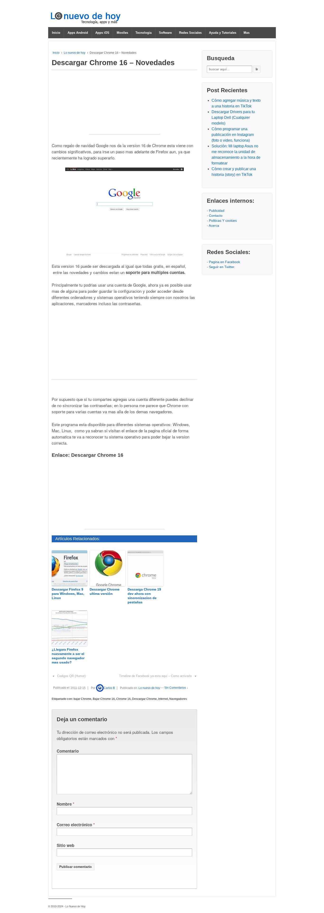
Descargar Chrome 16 (97, 455)
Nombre (64, 804)
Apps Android (78, 32)
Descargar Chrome (144, 699)
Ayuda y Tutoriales (222, 32)
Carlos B (109, 688)
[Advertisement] (124, 105)
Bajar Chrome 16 (104, 699)
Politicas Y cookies (223, 220)
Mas (247, 32)
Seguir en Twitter (221, 267)
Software (165, 32)
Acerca (214, 225)
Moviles (122, 32)
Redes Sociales (190, 32)
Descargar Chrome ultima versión (105, 591)
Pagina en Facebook (224, 262)
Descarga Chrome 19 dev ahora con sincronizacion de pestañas (144, 595)
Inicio (56, 32)
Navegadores (178, 699)
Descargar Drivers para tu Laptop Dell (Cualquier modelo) (233, 117)
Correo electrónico (74, 824)
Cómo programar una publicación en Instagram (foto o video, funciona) (233, 134)
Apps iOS (102, 32)
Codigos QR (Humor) (71, 676)
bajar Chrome (82, 699)
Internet (163, 699)
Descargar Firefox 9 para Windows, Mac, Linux (68, 593)
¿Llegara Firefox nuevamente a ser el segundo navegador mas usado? (68, 656)
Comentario (68, 751)
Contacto (215, 215)
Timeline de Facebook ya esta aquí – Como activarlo (155, 676)
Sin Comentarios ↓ (176, 688)
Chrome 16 (123, 699)
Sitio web (65, 845)
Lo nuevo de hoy (74, 52)
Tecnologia (143, 32)
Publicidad (216, 210)
